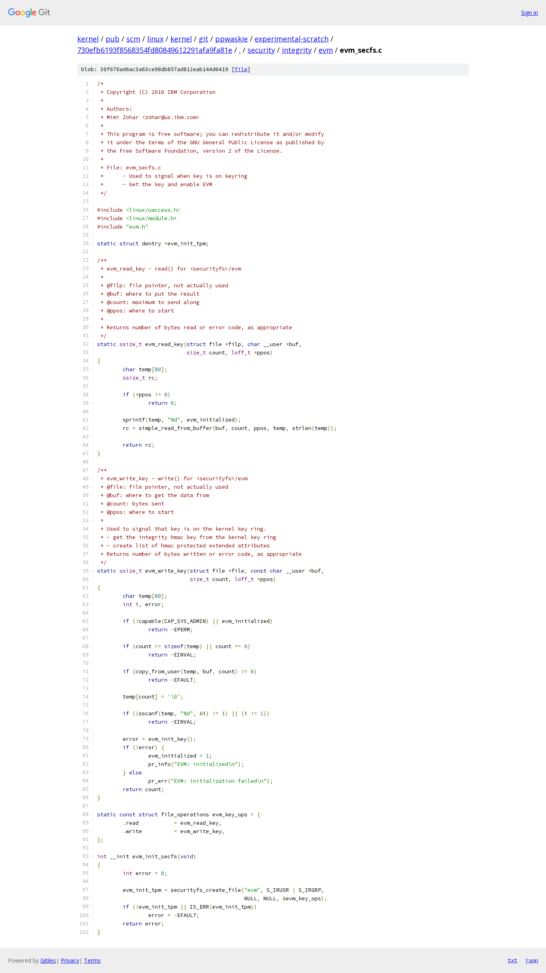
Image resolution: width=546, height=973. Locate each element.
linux (155, 39)
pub (113, 39)
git (203, 39)
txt (512, 960)
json (531, 960)
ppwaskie (231, 39)
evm (326, 50)
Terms (92, 960)
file (241, 69)
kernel (88, 39)
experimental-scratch (292, 39)
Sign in (529, 12)
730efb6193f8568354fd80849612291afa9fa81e (154, 50)
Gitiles (48, 960)
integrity (297, 50)
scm (133, 39)
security (261, 50)
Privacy (70, 960)
